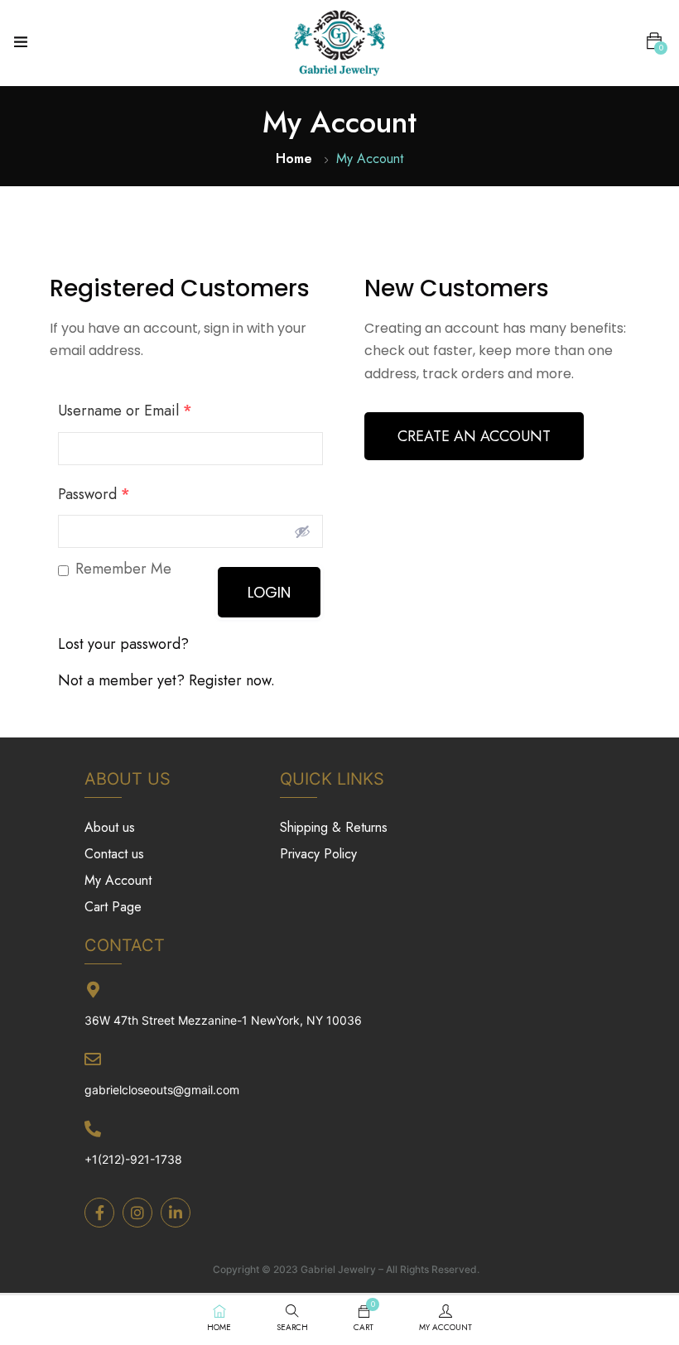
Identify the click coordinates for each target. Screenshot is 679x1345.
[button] (654, 41)
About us (109, 827)
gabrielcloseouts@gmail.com (161, 1090)
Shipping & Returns (334, 827)
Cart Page (113, 906)
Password (94, 494)
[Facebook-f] (99, 1212)
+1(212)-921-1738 (133, 1159)
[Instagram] (137, 1212)
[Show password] (302, 531)
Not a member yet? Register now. (166, 680)
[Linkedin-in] (175, 1212)
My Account (118, 880)
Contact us (114, 853)
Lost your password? (123, 644)
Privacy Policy (318, 853)
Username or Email (125, 410)
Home (294, 158)
